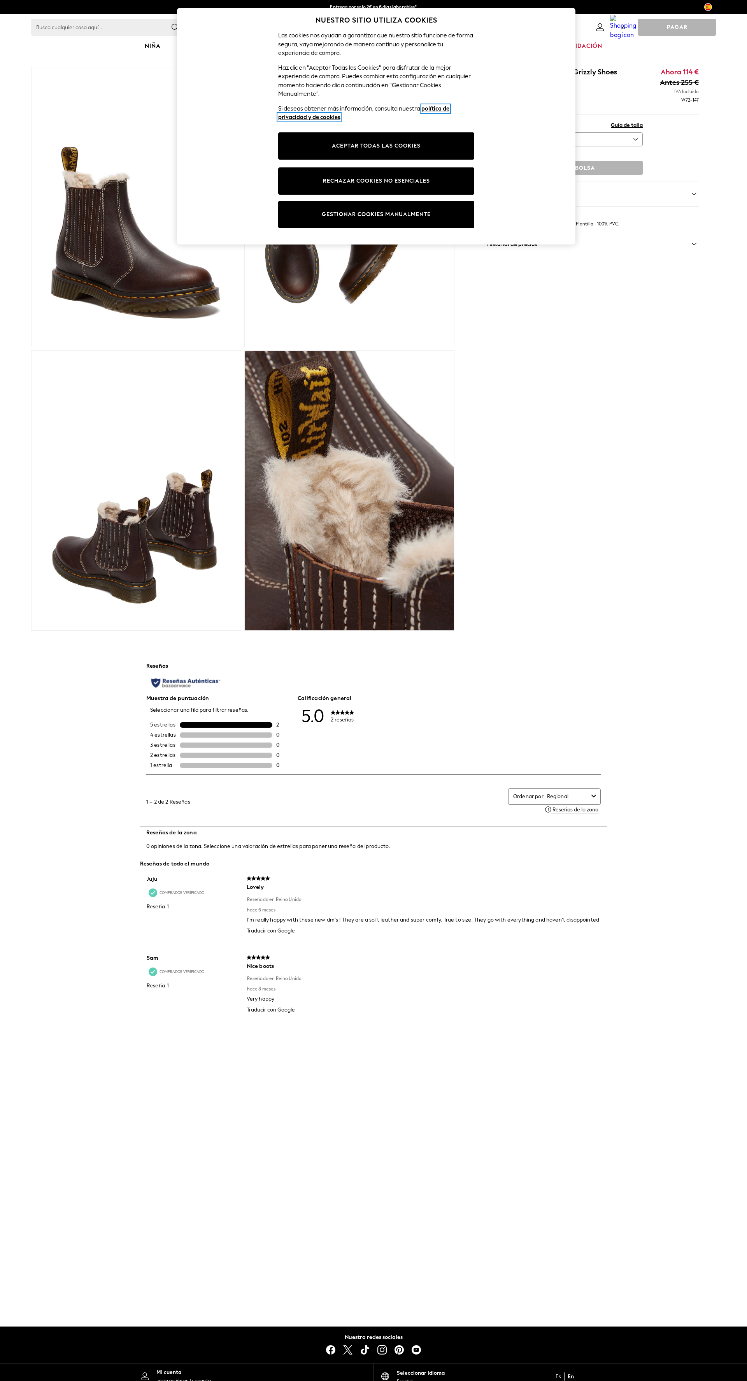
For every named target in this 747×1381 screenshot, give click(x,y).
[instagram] (382, 1349)
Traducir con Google (271, 930)
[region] (376, 126)
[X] (347, 1349)
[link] (599, 27)
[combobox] (567, 796)
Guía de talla (627, 125)
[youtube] (416, 1349)
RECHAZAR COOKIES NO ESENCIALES (376, 181)
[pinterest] (399, 1349)
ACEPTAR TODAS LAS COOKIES (376, 145)
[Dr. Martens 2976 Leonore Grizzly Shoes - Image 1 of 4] (136, 207)
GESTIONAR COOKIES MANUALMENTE (376, 214)
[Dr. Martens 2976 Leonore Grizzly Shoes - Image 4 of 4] (349, 490)
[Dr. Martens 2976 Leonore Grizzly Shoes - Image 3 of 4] (136, 490)
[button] (593, 244)
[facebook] (330, 1349)
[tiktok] (365, 1349)
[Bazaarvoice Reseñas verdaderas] (185, 683)
